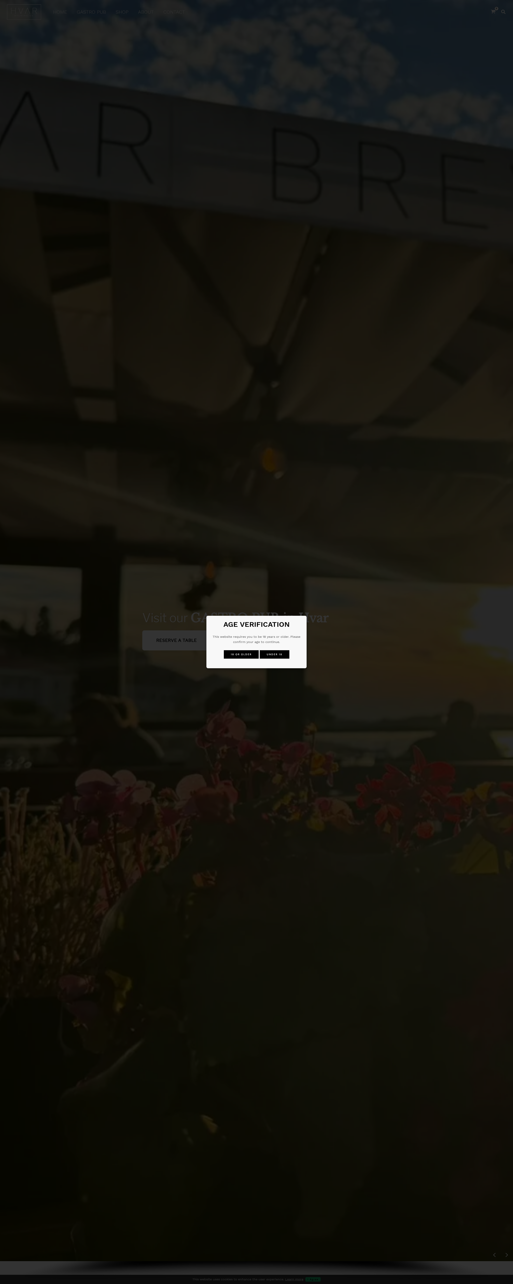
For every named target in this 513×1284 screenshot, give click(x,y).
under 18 (274, 654)
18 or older (241, 654)
